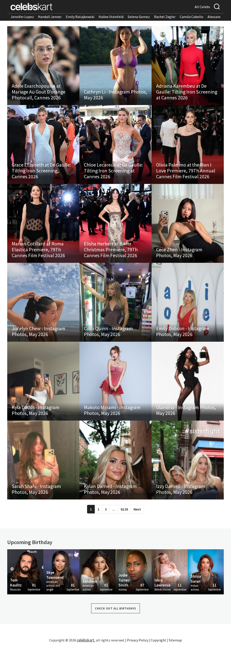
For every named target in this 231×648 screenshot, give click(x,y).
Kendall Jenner (50, 16)
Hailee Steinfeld (111, 16)
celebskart (85, 640)
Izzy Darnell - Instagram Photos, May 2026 (180, 489)
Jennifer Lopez (22, 16)
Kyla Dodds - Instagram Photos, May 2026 (35, 410)
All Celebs (202, 7)
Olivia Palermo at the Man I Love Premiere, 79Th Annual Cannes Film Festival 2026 (185, 170)
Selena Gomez (139, 16)
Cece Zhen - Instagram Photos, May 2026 (179, 252)
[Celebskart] (31, 6)
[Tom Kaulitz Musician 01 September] (25, 571)
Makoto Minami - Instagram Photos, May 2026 (112, 410)
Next (137, 509)
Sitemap (175, 640)
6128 (124, 509)
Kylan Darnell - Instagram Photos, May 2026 (110, 489)
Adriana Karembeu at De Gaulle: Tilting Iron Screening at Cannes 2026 (186, 92)
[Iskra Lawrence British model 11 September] (170, 571)
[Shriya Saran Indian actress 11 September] (206, 571)
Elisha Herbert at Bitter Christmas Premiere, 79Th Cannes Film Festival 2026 (111, 249)
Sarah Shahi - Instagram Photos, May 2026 (36, 489)
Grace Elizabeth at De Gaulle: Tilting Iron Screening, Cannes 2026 (41, 170)
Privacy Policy (137, 640)
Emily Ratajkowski (80, 16)
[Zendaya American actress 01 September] (97, 571)
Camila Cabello (191, 16)
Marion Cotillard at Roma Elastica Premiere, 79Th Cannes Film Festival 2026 (38, 249)
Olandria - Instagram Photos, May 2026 (186, 410)
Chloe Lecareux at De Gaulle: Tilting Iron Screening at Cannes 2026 (113, 170)
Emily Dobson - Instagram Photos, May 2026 (182, 331)
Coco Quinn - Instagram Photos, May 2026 (108, 331)
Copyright (158, 640)
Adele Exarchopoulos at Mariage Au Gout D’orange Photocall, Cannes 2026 (38, 92)
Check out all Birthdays (115, 608)
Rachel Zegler (165, 16)
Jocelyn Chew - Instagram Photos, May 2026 (38, 331)
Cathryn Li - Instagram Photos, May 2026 (115, 95)
